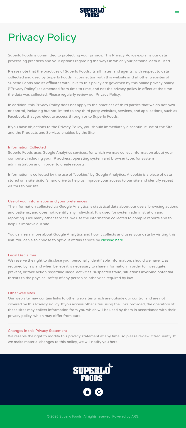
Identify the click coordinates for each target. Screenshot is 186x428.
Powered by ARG (124, 416)
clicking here (112, 240)
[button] (177, 11)
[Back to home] (93, 11)
